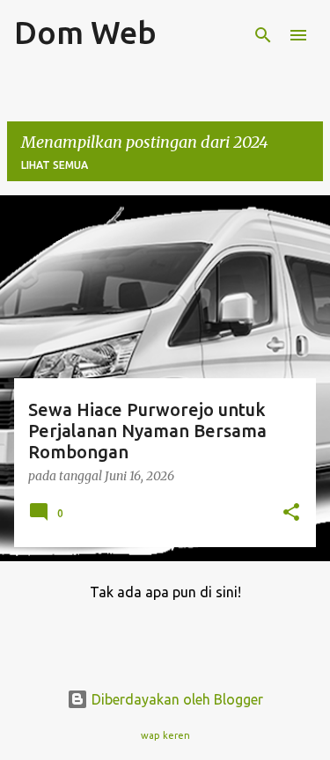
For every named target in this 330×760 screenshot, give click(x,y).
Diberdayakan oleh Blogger (175, 699)
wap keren (165, 735)
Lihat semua (54, 165)
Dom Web (85, 32)
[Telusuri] (263, 35)
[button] (291, 513)
